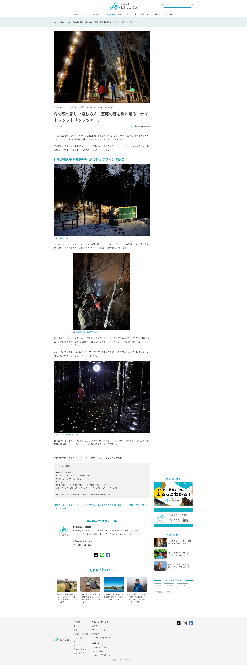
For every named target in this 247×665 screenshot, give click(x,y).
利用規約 (95, 634)
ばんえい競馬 (168, 585)
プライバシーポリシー (101, 630)
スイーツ (158, 585)
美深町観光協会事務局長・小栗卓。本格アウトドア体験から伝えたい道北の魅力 (67, 598)
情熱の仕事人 (168, 14)
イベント (79, 107)
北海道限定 (158, 592)
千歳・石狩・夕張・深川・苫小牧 (95, 107)
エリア (129, 14)
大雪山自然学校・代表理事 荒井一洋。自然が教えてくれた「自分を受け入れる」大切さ (137, 598)
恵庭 (110, 107)
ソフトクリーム (171, 592)
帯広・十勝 (139, 14)
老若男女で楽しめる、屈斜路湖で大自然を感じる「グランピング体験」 (113, 596)
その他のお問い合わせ (101, 655)
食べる (76, 14)
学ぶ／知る (110, 14)
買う (83, 14)
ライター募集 (97, 651)
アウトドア (69, 107)
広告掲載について (99, 647)
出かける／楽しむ (96, 14)
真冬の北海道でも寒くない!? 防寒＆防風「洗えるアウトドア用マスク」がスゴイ (90, 598)
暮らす (120, 14)
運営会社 (95, 626)
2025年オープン (182, 585)
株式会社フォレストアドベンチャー (70, 238)
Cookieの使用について (101, 638)
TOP (56, 22)
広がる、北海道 (153, 14)
